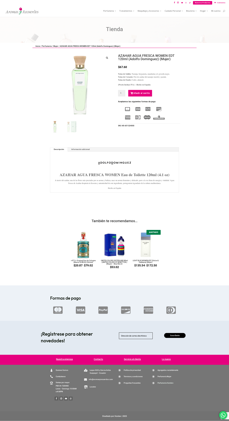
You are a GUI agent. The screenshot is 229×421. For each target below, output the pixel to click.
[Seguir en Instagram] (61, 398)
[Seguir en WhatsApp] (71, 398)
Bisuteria (190, 11)
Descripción (59, 149)
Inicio (38, 46)
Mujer (55, 46)
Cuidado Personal (173, 11)
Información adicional (80, 149)
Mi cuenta (215, 11)
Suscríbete (175, 335)
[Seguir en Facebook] (56, 398)
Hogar (203, 11)
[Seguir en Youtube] (66, 398)
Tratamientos (125, 11)
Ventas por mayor (63, 382)
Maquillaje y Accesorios (148, 11)
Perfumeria (108, 11)
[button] (107, 58)
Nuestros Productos (202, 3)
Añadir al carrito (141, 93)
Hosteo (118, 416)
